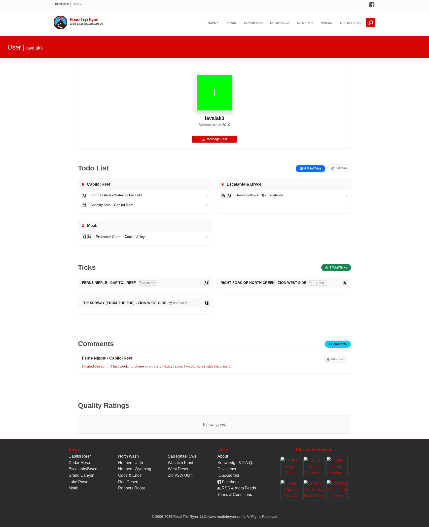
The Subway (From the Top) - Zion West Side (124, 303)
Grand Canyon (81, 475)
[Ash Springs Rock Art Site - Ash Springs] (290, 490)
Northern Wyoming (134, 469)
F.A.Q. (247, 463)
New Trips (305, 23)
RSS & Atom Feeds (238, 488)
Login (77, 4)
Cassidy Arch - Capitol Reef (111, 205)
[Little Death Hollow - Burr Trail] (337, 467)
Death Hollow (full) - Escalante (259, 195)
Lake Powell (79, 482)
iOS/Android (228, 475)
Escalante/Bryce (83, 469)
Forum (231, 23)
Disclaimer (226, 469)
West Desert (178, 469)
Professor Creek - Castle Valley (120, 237)
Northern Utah (130, 463)
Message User (217, 139)
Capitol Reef (80, 456)
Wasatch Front (180, 463)
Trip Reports (350, 23)
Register (62, 4)
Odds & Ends (130, 475)
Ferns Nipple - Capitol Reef (109, 283)
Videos (326, 23)
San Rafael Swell (183, 456)
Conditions (253, 23)
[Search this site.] (370, 22)
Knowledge (280, 23)
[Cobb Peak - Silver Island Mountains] (290, 467)
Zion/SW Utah (180, 475)
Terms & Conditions (234, 494)
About (222, 456)
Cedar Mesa (79, 463)
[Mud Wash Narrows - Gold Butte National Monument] (313, 467)
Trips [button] (211, 23)
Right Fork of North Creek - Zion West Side (263, 283)
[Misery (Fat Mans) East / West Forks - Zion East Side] (313, 490)
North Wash (128, 456)
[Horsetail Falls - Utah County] (337, 490)
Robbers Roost (131, 488)
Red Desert (128, 482)
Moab (73, 488)
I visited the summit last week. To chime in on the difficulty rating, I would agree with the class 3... (158, 366)
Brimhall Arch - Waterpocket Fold (116, 195)
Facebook (230, 482)
